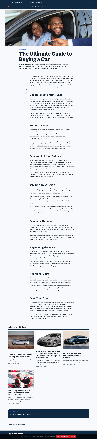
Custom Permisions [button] (64, 436)
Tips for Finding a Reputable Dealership (21, 414)
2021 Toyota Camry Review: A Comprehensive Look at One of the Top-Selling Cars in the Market (48, 354)
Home (11, 6)
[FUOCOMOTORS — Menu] (94, 2)
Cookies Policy (52, 436)
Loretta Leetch (23, 73)
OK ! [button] (58, 436)
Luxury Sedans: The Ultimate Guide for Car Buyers (73, 355)
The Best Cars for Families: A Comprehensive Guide (20, 355)
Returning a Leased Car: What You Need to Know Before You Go (19, 392)
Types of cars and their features (16, 424)
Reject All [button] (73, 436)
